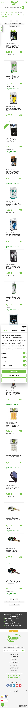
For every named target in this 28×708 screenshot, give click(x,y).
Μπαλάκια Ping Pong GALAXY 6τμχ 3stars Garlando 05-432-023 (12, 172)
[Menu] (1, 3)
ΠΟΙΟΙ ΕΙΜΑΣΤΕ (14, 656)
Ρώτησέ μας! (13, 631)
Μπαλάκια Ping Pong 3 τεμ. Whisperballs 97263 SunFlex (13, 299)
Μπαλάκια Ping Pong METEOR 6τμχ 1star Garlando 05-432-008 (12, 46)
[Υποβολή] (23, 7)
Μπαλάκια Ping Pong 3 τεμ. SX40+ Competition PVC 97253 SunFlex (13, 394)
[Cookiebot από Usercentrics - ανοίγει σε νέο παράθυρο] (21, 327)
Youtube (17, 685)
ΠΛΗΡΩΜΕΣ (14, 659)
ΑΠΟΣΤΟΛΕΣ (14, 658)
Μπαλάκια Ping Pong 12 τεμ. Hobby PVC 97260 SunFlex (13, 457)
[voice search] (20, 7)
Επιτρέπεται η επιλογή (14, 375)
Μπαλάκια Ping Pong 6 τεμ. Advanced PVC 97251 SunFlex (13, 109)
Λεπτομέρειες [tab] (14, 330)
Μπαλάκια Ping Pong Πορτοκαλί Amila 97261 (13, 425)
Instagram (10, 685)
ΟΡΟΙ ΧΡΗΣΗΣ (14, 665)
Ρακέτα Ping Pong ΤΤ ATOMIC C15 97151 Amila (13, 519)
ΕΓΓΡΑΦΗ (21, 650)
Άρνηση (14, 379)
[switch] (25, 357)
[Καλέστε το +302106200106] (4, 3)
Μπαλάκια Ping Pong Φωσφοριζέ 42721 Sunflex (13, 77)
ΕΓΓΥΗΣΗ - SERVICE (14, 662)
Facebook (7, 685)
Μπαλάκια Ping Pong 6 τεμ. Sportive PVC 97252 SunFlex (13, 236)
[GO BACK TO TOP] (2, 704)
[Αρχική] (14, 5)
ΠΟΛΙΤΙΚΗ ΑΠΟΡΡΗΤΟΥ (14, 664)
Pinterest (20, 685)
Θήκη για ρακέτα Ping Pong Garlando (12, 487)
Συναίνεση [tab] (5, 330)
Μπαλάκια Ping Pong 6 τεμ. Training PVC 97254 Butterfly (13, 267)
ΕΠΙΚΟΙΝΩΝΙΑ (14, 670)
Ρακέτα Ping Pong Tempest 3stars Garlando (13, 550)
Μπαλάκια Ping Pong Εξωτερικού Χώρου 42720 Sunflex (13, 204)
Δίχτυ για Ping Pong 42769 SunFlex (12, 140)
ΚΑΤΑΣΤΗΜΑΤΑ (14, 668)
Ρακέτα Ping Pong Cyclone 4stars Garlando (14, 582)
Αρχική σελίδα (4, 12)
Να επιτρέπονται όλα (14, 371)
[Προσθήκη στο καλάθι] (20, 52)
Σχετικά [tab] (23, 330)
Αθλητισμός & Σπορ (12, 12)
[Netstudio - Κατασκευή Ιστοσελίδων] (23, 706)
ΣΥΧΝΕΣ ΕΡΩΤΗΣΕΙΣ (14, 667)
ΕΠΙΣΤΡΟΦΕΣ (14, 661)
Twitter (14, 685)
